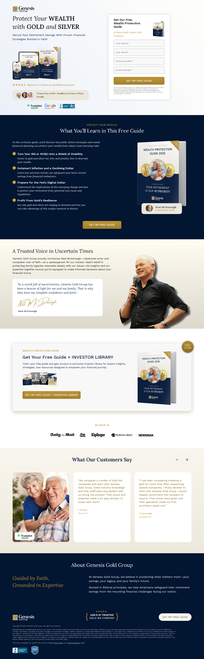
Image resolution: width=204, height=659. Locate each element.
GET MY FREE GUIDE (102, 224)
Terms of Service (73, 643)
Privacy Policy (58, 643)
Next (187, 460)
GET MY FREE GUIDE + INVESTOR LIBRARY (51, 394)
